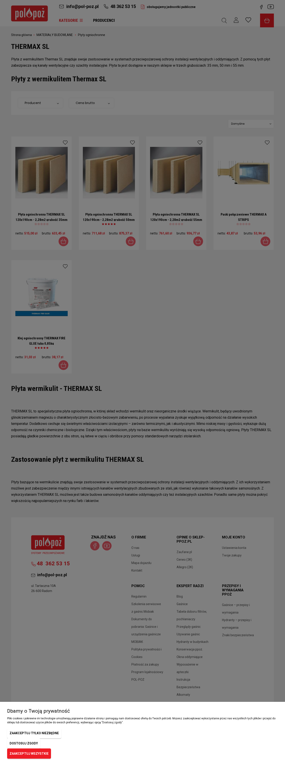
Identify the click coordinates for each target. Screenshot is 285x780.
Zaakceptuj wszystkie (29, 753)
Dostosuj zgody (24, 743)
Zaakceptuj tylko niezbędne (34, 733)
